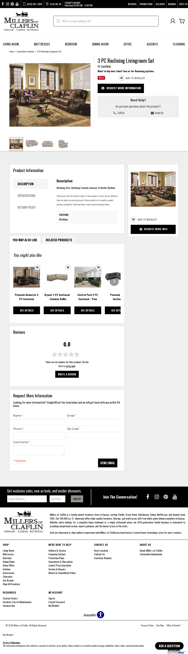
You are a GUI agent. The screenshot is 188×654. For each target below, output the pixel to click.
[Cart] (182, 21)
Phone (18, 429)
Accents (152, 44)
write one (70, 366)
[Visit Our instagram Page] (7, 4)
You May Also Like (25, 240)
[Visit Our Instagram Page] (157, 496)
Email (71, 415)
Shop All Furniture (11, 584)
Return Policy (26, 207)
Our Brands (8, 634)
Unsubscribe (9, 605)
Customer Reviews (103, 558)
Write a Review (67, 374)
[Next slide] (114, 281)
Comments (21, 442)
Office (128, 44)
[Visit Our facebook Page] (3, 4)
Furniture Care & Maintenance (17, 602)
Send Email (107, 463)
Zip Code (73, 429)
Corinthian (106, 66)
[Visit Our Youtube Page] (175, 496)
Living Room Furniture (25, 51)
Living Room (11, 44)
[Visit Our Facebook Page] (148, 496)
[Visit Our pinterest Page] (12, 4)
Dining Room (100, 44)
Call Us (120, 113)
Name (18, 415)
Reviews (132, 4)
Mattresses (42, 44)
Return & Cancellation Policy (61, 573)
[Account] (173, 21)
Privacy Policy (147, 625)
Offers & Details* (174, 625)
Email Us (158, 113)
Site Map (160, 625)
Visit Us (183, 4)
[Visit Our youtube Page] (17, 4)
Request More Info (155, 229)
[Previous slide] (19, 281)
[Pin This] (101, 78)
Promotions (146, 4)
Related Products (59, 240)
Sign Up (77, 499)
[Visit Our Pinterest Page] (166, 496)
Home (11, 51)
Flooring (179, 44)
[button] (84, 94)
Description (26, 184)
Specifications (26, 195)
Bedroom (71, 44)
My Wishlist (53, 605)
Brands (172, 4)
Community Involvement (151, 554)
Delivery (160, 4)
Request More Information (123, 88)
